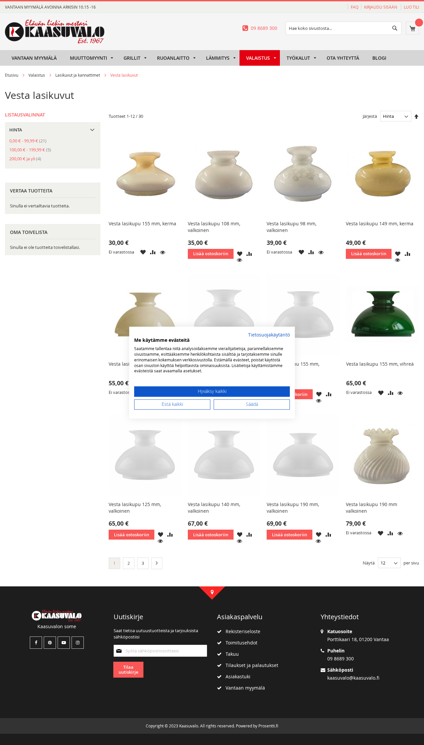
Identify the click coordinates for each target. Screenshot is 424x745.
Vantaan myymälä (243, 688)
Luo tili (411, 7)
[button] (143, 252)
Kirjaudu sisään (381, 7)
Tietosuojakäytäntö (269, 335)
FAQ (354, 7)
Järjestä (370, 116)
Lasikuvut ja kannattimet (78, 75)
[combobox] (343, 28)
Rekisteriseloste (241, 631)
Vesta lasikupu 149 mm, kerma (379, 223)
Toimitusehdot (239, 642)
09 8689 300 (264, 28)
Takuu (230, 654)
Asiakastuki (236, 676)
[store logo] (54, 31)
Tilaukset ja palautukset (250, 665)
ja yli (27, 159)
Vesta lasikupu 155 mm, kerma (142, 223)
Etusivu (12, 75)
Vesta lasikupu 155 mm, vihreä (380, 364)
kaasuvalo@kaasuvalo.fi (353, 678)
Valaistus (37, 75)
